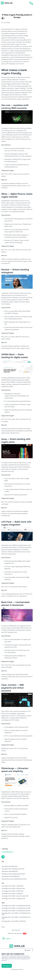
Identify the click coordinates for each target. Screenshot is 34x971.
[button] (31, 3)
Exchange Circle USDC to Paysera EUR (13, 898)
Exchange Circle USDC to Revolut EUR (13, 888)
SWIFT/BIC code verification (17, 933)
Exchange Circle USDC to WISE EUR (12, 891)
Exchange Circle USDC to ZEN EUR (12, 893)
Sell (3, 883)
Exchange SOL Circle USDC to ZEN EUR (13, 921)
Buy (3, 861)
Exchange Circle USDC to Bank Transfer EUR (15, 896)
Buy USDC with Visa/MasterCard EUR (13, 869)
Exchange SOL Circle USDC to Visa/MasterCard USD (16, 917)
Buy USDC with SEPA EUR (9, 866)
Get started (7, 966)
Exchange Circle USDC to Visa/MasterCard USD (16, 908)
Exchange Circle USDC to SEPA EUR (12, 886)
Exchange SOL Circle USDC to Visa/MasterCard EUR (16, 913)
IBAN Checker (16, 930)
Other (3, 903)
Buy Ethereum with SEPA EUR (10, 876)
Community (5, 849)
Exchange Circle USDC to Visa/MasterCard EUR (16, 905)
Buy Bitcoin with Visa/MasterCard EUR (13, 874)
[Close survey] (32, 950)
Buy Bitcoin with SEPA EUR (10, 871)
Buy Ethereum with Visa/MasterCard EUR (14, 879)
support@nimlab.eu (7, 852)
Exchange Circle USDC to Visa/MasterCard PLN (16, 910)
